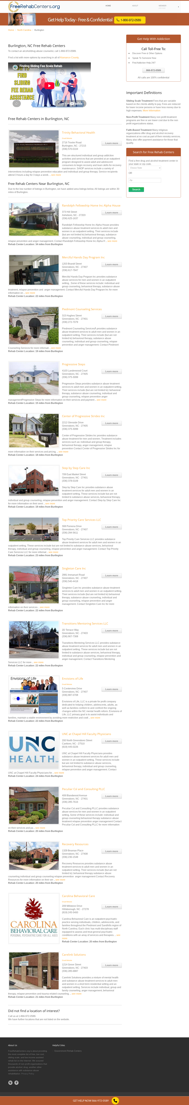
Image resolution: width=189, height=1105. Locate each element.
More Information (151, 110)
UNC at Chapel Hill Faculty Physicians (86, 734)
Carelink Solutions (74, 954)
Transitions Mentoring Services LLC (85, 623)
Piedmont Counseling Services (82, 309)
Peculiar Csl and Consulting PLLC (83, 789)
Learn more (111, 143)
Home (11, 30)
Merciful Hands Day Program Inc (83, 257)
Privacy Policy (27, 1073)
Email (64, 138)
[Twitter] (10, 1082)
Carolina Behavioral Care (78, 896)
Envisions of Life (72, 678)
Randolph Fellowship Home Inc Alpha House (91, 205)
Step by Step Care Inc (76, 468)
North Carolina (24, 30)
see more (56, 175)
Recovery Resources (75, 844)
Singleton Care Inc (74, 568)
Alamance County (69, 57)
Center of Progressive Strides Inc (83, 416)
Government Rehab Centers (68, 1051)
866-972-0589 (153, 70)
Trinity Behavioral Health (78, 132)
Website (69, 138)
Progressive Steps (73, 364)
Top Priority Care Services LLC (81, 519)
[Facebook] (16, 1082)
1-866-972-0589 (67, 51)
